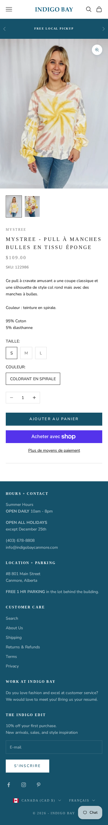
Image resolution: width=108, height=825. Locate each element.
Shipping (14, 637)
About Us (14, 628)
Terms (11, 656)
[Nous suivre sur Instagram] (23, 785)
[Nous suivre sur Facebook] (9, 785)
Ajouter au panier (54, 419)
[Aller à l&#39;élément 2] (32, 206)
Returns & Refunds (23, 647)
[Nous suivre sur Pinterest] (38, 785)
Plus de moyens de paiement (54, 450)
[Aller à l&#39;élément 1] (14, 206)
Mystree (16, 230)
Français (79, 800)
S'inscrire (27, 766)
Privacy (12, 666)
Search (12, 618)
